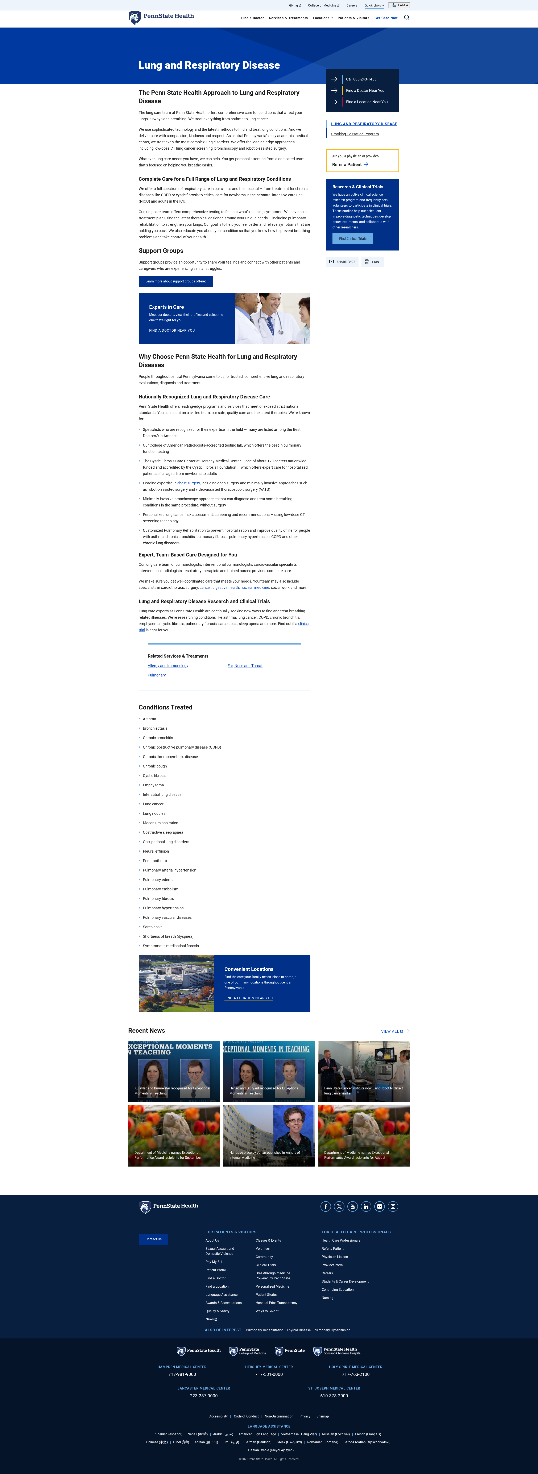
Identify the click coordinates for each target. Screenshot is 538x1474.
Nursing (327, 1298)
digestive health (225, 587)
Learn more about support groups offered (176, 281)
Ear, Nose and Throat (245, 665)
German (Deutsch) (258, 1442)
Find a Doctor (252, 18)
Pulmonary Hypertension (332, 1330)
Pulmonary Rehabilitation (265, 1330)
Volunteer (263, 1249)
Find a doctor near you (172, 330)
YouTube (352, 1206)
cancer (205, 587)
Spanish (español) (168, 1434)
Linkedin (366, 1206)
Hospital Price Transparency (276, 1303)
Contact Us (153, 1239)
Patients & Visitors (353, 18)
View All (390, 1031)
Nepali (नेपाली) (198, 1434)
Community (264, 1257)
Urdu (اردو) (231, 1442)
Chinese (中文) (157, 1442)
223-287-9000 (204, 1395)
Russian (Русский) (336, 1434)
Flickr (379, 1206)
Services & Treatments (288, 18)
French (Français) (368, 1434)
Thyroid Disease (299, 1330)
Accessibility (218, 1416)
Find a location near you (248, 998)
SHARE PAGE (345, 262)
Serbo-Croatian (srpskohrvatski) (367, 1442)
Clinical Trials (266, 1265)
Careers (352, 5)
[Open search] (407, 18)
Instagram (393, 1206)
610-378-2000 (334, 1395)
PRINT (376, 262)
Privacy (304, 1416)
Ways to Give (265, 1311)
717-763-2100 (356, 1374)
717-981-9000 (182, 1374)
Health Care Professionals (341, 1240)
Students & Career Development (345, 1281)
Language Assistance (221, 1295)
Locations (321, 18)
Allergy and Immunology (168, 665)
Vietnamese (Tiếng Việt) (299, 1434)
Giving (293, 5)
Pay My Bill (214, 1262)
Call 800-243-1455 (361, 79)
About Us (212, 1240)
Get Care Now (386, 18)
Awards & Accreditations (224, 1303)
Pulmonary (157, 675)
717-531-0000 (269, 1374)
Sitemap (322, 1416)
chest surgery (188, 483)
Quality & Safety (217, 1311)
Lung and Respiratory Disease (364, 124)
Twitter (339, 1206)
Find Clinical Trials (353, 239)
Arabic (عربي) (223, 1434)
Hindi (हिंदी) (181, 1442)
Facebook (325, 1206)
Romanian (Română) (322, 1442)
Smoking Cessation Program (355, 134)
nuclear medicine (255, 587)
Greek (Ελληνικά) (289, 1442)
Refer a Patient (347, 164)
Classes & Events (268, 1240)
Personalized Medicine (272, 1286)
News (210, 1319)
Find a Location (217, 1286)
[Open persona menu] (399, 5)
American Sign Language (257, 1434)
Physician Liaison (335, 1257)
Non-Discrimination (279, 1416)
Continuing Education (338, 1290)
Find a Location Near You (367, 102)
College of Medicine (322, 5)
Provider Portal (333, 1265)
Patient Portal (216, 1270)
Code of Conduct (246, 1416)
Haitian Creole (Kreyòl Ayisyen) (271, 1450)
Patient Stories (266, 1295)
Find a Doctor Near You (365, 90)
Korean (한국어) (206, 1442)
